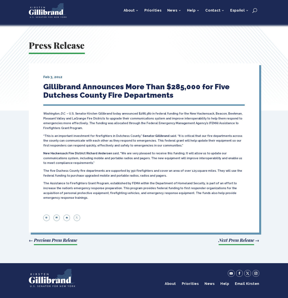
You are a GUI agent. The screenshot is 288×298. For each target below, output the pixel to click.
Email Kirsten (247, 284)
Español (237, 10)
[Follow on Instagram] (256, 273)
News (172, 10)
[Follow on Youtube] (231, 273)
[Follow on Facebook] (239, 273)
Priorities (152, 10)
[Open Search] (254, 10)
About (129, 10)
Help (191, 10)
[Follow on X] (247, 273)
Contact (212, 10)
